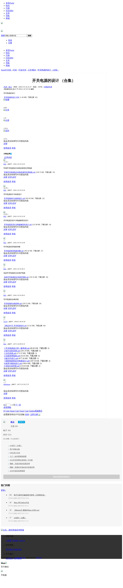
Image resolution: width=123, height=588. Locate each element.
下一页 (18, 405)
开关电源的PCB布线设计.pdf (14, 198)
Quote (21, 411)
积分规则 (9, 549)
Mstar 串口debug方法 (21, 503)
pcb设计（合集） (15, 446)
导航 (8, 16)
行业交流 (22, 70)
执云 (7, 87)
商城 (8, 18)
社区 (9, 11)
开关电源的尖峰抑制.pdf (13, 303)
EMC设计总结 (14, 453)
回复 (5, 144)
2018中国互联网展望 (16, 471)
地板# (5, 214)
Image (12, 411)
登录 (10, 40)
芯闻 (8, 8)
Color (7, 411)
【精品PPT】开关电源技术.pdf (15, 326)
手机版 (15, 541)
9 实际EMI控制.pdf (12, 366)
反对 (14, 177)
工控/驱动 (32, 70)
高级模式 (38, 411)
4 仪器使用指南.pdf (12, 356)
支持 (10, 177)
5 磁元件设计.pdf (11, 358)
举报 (13, 148)
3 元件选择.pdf (10, 353)
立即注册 (34, 414)
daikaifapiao (6, 384)
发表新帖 (7, 407)
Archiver (21, 541)
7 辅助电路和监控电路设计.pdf (17, 361)
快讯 (8, 6)
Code (27, 411)
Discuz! (39, 558)
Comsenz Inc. (20, 558)
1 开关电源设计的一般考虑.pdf (17, 348)
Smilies (32, 411)
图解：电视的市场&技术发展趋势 (21, 467)
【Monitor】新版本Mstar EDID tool (26, 510)
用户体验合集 (14, 449)
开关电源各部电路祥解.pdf (14, 251)
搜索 (3, 35)
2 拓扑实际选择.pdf (12, 351)
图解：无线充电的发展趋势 (19, 464)
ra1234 (5, 322)
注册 (10, 43)
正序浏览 (8, 157)
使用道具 (7, 148)
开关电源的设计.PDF (11, 97)
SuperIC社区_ (6, 70)
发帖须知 (18, 549)
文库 (8, 13)
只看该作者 (48, 87)
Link (17, 411)
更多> (3, 490)
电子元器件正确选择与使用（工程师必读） (30, 495)
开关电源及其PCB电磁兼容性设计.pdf (18, 224)
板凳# (5, 188)
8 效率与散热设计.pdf (13, 363)
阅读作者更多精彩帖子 (61, 477)
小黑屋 (9, 541)
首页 (10, 3)
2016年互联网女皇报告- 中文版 (20, 460)
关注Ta (21, 422)
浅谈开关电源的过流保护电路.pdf (16, 277)
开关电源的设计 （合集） (48, 70)
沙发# (5, 162)
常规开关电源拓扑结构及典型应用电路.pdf (19, 172)
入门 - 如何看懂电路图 (17, 456)
